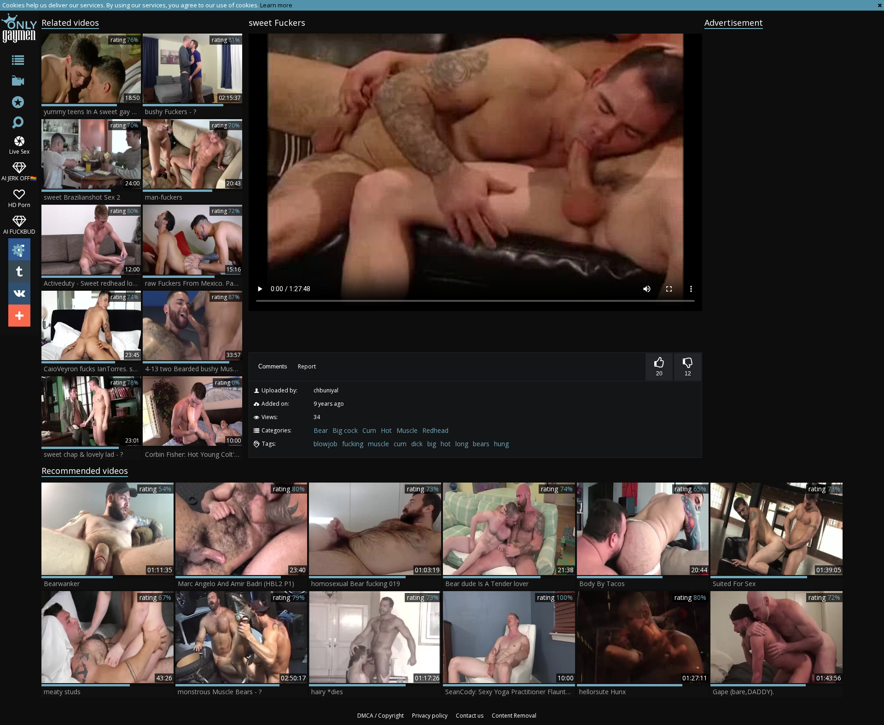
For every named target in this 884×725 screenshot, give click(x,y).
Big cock (345, 430)
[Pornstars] (19, 103)
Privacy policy (430, 715)
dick (417, 443)
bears (481, 443)
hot (446, 443)
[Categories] (19, 62)
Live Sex (19, 151)
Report (307, 366)
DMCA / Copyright (380, 715)
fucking (352, 443)
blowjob (325, 443)
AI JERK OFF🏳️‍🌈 (19, 177)
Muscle (407, 430)
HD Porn (19, 204)
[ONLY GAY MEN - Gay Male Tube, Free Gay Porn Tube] (19, 28)
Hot (386, 430)
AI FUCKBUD (19, 231)
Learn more (276, 5)
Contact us (469, 715)
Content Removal (514, 715)
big (431, 443)
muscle (378, 443)
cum (400, 443)
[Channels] (19, 82)
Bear (321, 430)
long (461, 443)
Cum (369, 430)
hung (501, 443)
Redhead (435, 430)
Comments (272, 366)
